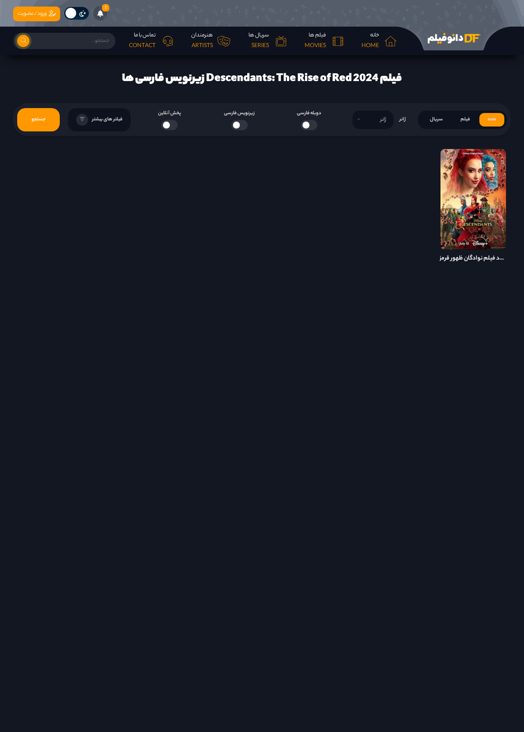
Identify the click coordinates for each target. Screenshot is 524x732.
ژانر (403, 119)
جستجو (38, 119)
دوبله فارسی (309, 113)
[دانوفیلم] (453, 38)
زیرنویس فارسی (239, 113)
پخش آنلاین (169, 113)
